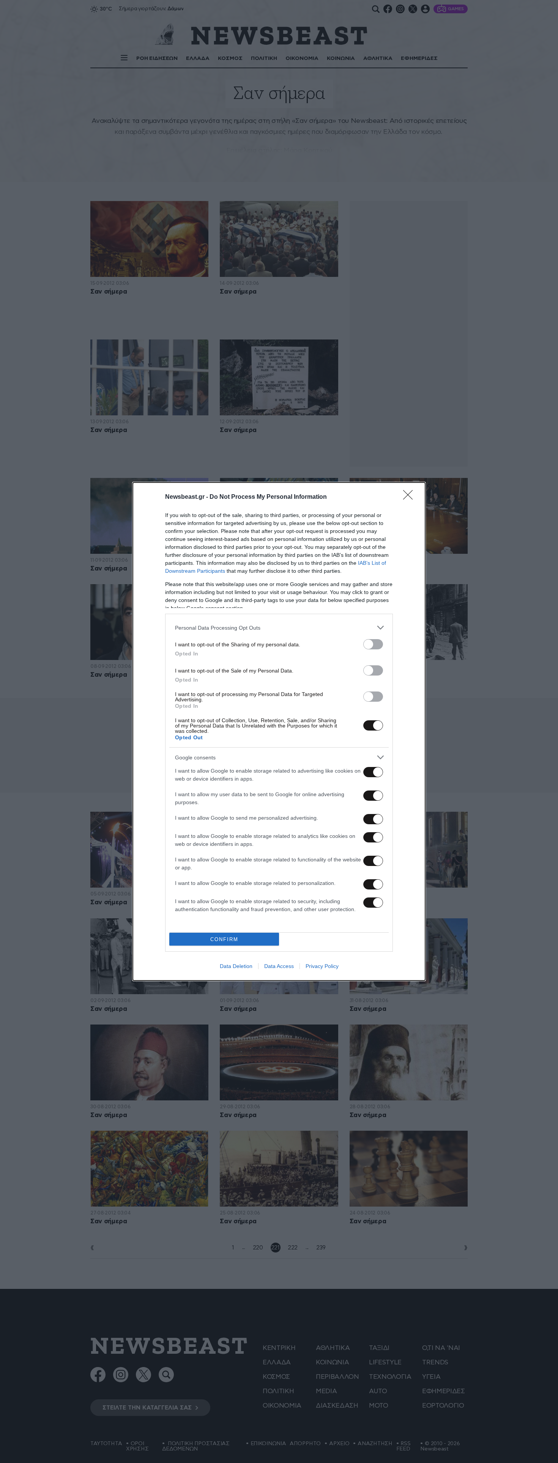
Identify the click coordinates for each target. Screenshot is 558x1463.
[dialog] (279, 731)
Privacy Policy (322, 966)
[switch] (373, 644)
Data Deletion (236, 966)
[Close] (410, 497)
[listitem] (279, 628)
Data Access (279, 966)
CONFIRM (224, 939)
